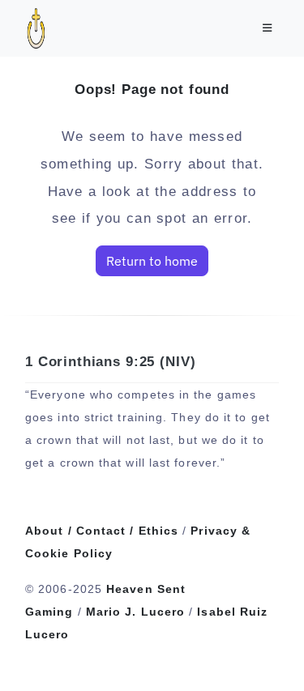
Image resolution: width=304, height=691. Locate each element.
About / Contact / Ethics (101, 530)
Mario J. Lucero (135, 611)
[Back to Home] (246, 654)
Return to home (152, 261)
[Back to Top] (278, 654)
